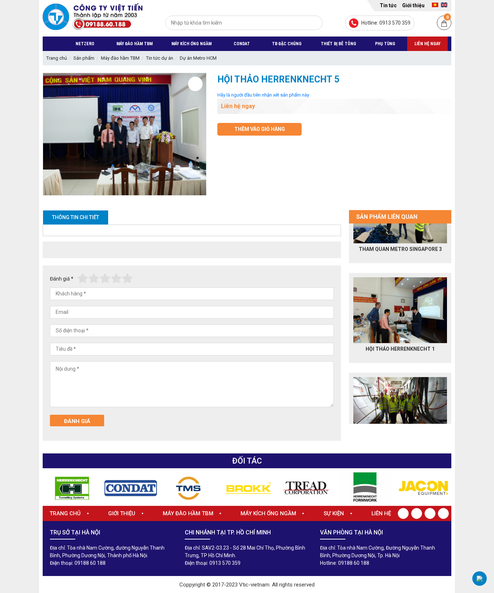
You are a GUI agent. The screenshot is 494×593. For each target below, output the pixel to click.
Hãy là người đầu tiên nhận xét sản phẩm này (263, 95)
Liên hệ (381, 513)
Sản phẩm (83, 58)
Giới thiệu (413, 5)
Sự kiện (334, 513)
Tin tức (388, 5)
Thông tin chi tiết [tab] (75, 217)
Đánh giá (61, 279)
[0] (444, 23)
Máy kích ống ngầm (268, 513)
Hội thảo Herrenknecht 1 (400, 300)
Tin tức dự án (159, 58)
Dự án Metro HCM (198, 58)
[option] (400, 272)
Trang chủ (56, 58)
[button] (343, 323)
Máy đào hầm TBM (120, 58)
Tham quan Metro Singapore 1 (400, 400)
